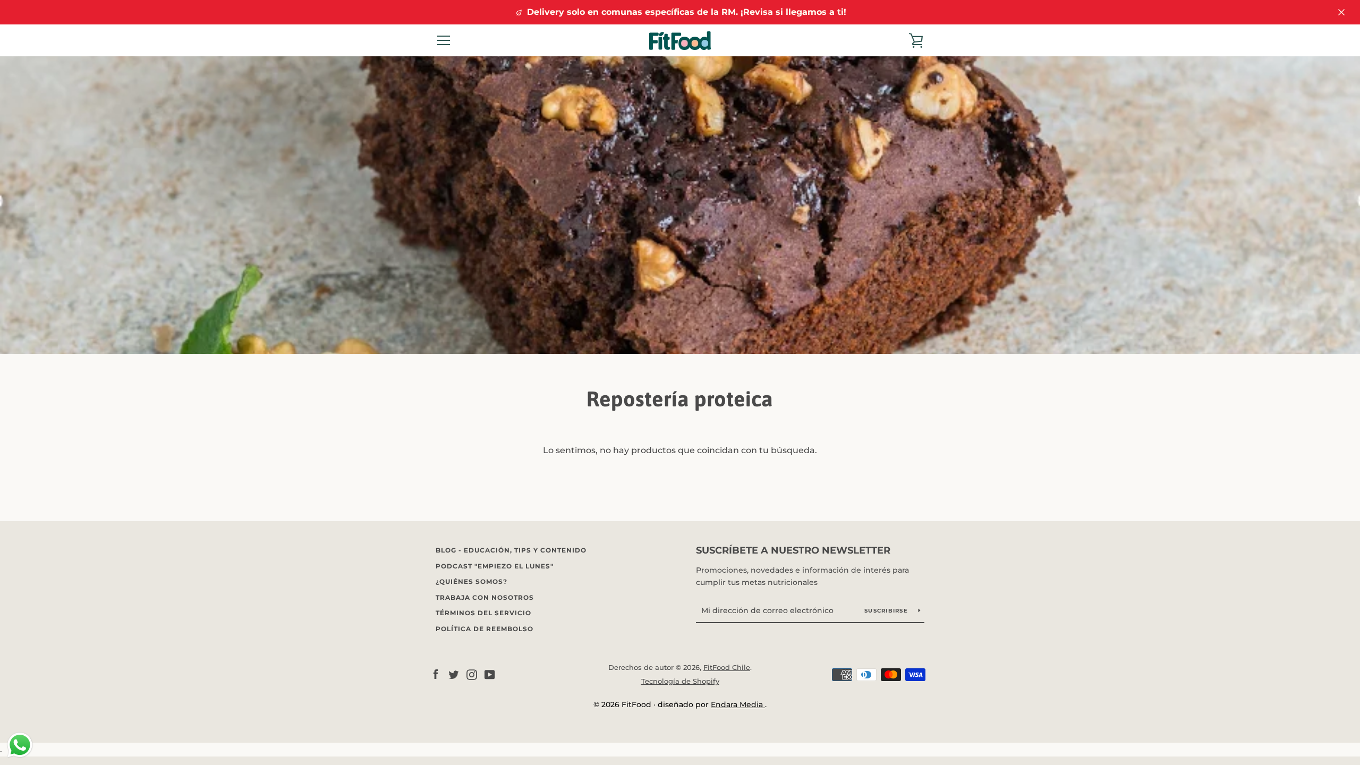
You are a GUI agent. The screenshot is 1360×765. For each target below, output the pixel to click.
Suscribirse (887, 610)
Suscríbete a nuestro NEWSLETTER (793, 550)
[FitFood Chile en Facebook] (435, 674)
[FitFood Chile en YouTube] (489, 674)
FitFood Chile (726, 668)
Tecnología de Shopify (680, 681)
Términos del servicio (483, 613)
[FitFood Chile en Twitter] (453, 674)
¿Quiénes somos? (471, 581)
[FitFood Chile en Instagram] (471, 674)
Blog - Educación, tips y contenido (511, 550)
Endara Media (738, 704)
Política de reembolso (484, 629)
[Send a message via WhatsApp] (20, 745)
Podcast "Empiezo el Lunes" (495, 566)
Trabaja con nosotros (485, 597)
